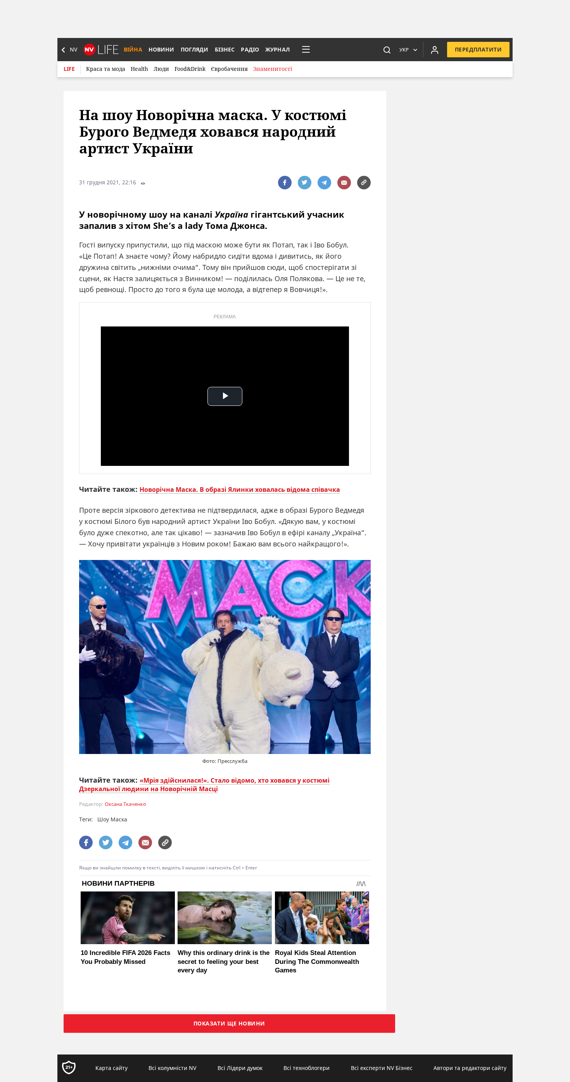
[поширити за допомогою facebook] (285, 182)
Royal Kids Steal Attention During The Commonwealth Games (317, 961)
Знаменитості (272, 68)
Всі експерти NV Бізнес (382, 1068)
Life (69, 68)
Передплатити (478, 49)
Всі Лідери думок (240, 1068)
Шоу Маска (112, 819)
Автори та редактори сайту (470, 1068)
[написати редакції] (344, 182)
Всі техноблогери (306, 1068)
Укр (404, 49)
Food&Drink (190, 68)
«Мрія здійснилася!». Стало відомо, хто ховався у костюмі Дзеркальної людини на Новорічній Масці (204, 784)
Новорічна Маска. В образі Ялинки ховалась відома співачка (240, 489)
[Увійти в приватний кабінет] (434, 49)
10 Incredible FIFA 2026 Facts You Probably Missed (125, 957)
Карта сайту (111, 1068)
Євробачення (229, 68)
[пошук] (386, 49)
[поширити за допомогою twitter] (304, 182)
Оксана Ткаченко (125, 804)
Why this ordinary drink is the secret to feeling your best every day (223, 961)
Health (139, 68)
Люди (161, 68)
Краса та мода (105, 68)
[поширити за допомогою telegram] (324, 182)
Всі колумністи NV (172, 1068)
